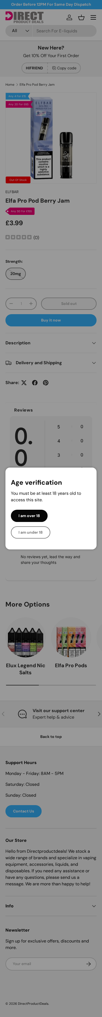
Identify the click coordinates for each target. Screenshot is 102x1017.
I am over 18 (29, 515)
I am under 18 (30, 532)
